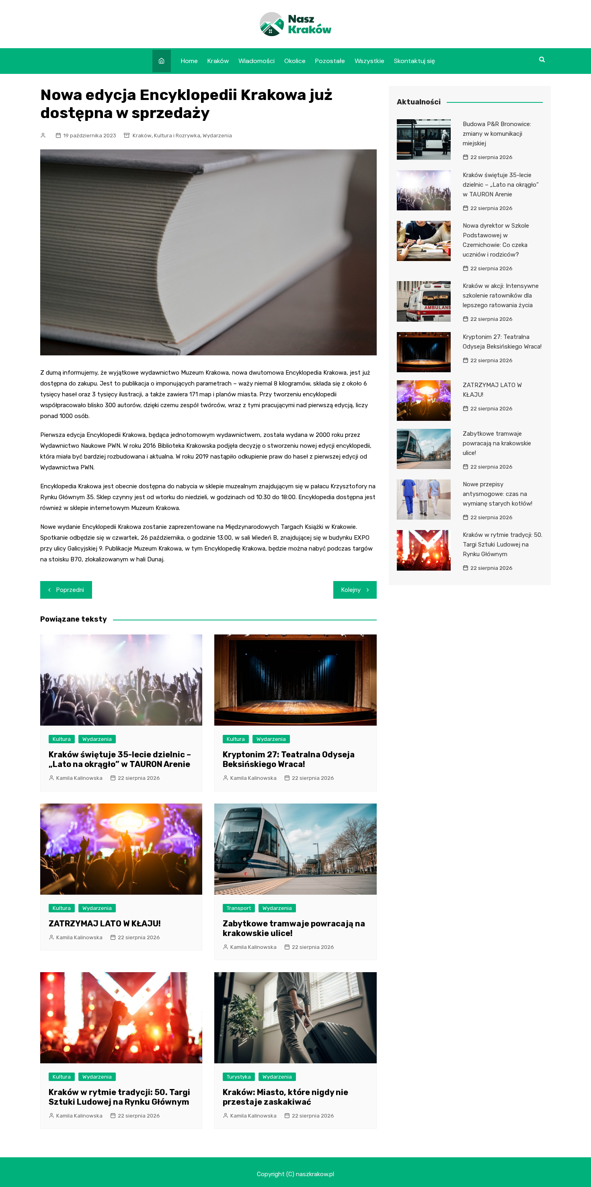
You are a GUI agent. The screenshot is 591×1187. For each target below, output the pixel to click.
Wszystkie (369, 61)
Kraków (218, 61)
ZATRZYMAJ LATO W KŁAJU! (105, 923)
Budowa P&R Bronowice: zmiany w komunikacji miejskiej (497, 133)
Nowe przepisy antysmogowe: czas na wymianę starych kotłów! (497, 494)
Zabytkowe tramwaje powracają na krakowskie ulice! (497, 443)
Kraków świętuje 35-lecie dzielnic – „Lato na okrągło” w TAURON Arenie (120, 759)
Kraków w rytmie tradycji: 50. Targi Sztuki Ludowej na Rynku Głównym (119, 1097)
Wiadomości (256, 61)
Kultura (62, 739)
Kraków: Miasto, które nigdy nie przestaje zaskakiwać (285, 1097)
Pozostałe (330, 61)
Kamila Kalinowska (79, 778)
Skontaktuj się (414, 61)
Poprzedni (70, 590)
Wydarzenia (217, 136)
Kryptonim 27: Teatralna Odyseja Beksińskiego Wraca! (289, 759)
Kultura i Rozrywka (177, 136)
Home (189, 61)
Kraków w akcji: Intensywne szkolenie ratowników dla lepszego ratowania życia (501, 295)
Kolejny (351, 590)
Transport (239, 908)
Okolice (295, 61)
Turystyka (239, 1077)
